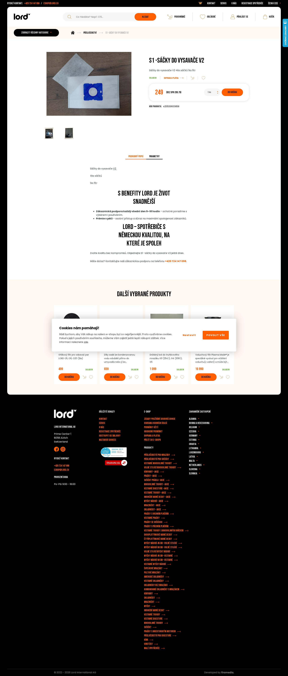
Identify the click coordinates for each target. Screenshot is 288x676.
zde (86, 342)
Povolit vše (215, 335)
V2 (115, 168)
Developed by (212, 672)
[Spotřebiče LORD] (22, 17)
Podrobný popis (135, 156)
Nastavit (189, 335)
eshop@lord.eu (51, 3)
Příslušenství (90, 32)
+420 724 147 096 (31, 3)
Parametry (154, 156)
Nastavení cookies (107, 439)
